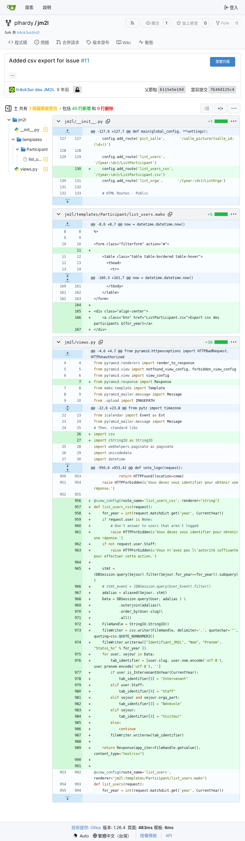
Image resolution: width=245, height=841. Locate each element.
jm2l (43, 23)
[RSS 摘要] (132, 23)
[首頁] (11, 7)
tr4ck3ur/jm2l (28, 32)
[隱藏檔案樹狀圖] (8, 108)
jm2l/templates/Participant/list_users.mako (115, 214)
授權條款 (148, 835)
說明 (47, 7)
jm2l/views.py (80, 342)
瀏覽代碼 (222, 61)
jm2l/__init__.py (84, 121)
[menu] (234, 108)
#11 (85, 60)
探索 (29, 7)
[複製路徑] (108, 121)
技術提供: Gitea (86, 827)
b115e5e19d (172, 89)
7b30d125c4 (222, 89)
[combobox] (206, 108)
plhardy (23, 23)
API (169, 835)
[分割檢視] (220, 108)
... (12, 75)
